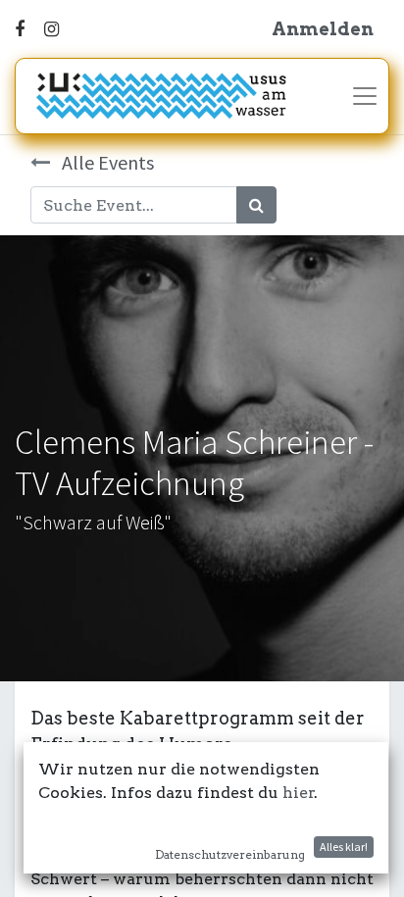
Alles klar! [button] (344, 846)
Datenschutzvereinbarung (230, 854)
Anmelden (323, 29)
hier (298, 792)
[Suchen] (256, 205)
